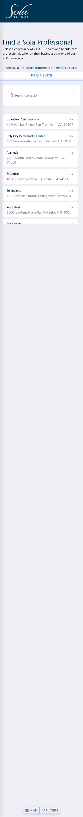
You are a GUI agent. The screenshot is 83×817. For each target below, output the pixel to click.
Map (33, 810)
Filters (52, 810)
